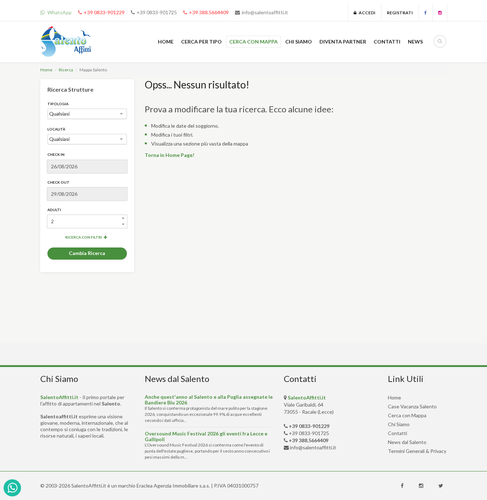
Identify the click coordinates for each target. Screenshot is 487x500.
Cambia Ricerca (87, 253)
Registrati (400, 12)
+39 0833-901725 (157, 12)
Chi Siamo (399, 424)
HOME (166, 42)
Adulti (54, 210)
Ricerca (66, 69)
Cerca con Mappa (407, 415)
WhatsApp (59, 12)
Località (56, 129)
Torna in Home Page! (169, 155)
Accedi (366, 12)
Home (46, 69)
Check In (56, 154)
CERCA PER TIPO (201, 42)
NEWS (415, 42)
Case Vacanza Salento (412, 406)
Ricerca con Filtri (83, 237)
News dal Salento (407, 442)
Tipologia (57, 104)
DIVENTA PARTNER (342, 42)
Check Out (58, 182)
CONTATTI (387, 42)
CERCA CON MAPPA (253, 42)
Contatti (397, 433)
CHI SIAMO (298, 42)
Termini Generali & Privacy (417, 451)
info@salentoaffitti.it (265, 12)
